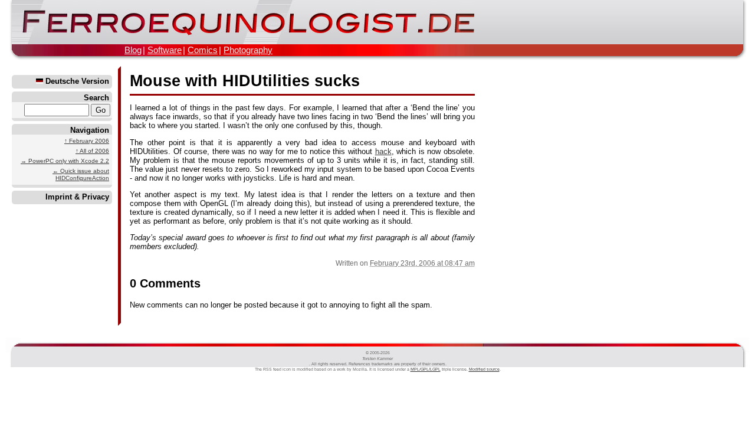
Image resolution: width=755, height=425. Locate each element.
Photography (248, 50)
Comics (203, 50)
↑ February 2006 (86, 141)
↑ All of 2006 (92, 151)
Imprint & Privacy (77, 196)
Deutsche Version (76, 81)
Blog (133, 50)
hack (383, 151)
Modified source (484, 369)
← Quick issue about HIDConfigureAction (80, 174)
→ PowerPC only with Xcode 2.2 (65, 161)
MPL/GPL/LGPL (426, 369)
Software (164, 50)
